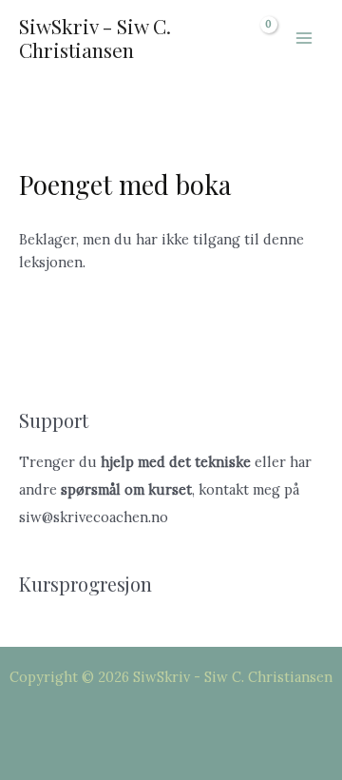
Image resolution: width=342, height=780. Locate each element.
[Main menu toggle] (304, 38)
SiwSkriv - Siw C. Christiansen (95, 37)
